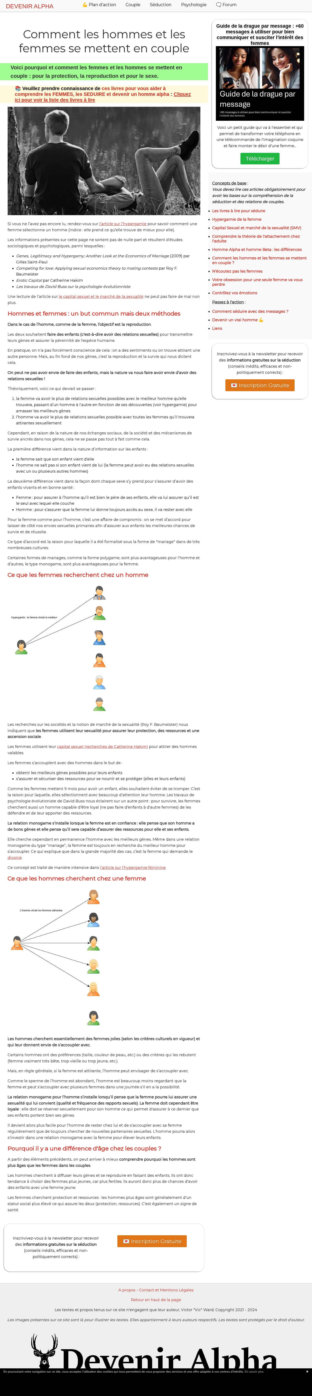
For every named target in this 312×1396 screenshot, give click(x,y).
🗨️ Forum (226, 4)
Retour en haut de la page (156, 1300)
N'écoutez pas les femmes (237, 271)
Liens (217, 328)
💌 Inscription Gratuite (152, 1241)
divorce (15, 857)
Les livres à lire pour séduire (238, 211)
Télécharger (260, 159)
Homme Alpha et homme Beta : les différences (257, 249)
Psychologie (194, 4)
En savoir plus (254, 1371)
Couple (133, 4)
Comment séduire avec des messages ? (250, 311)
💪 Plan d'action (99, 4)
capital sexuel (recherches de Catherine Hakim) (102, 746)
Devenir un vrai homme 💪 (237, 320)
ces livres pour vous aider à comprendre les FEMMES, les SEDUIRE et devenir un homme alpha (92, 91)
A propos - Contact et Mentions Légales (156, 1290)
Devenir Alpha (29, 6)
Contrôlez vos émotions (234, 293)
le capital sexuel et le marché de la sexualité (101, 296)
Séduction (160, 4)
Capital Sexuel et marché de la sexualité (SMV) (256, 228)
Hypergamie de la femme (236, 219)
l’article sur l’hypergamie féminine (133, 867)
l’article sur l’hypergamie (122, 224)
